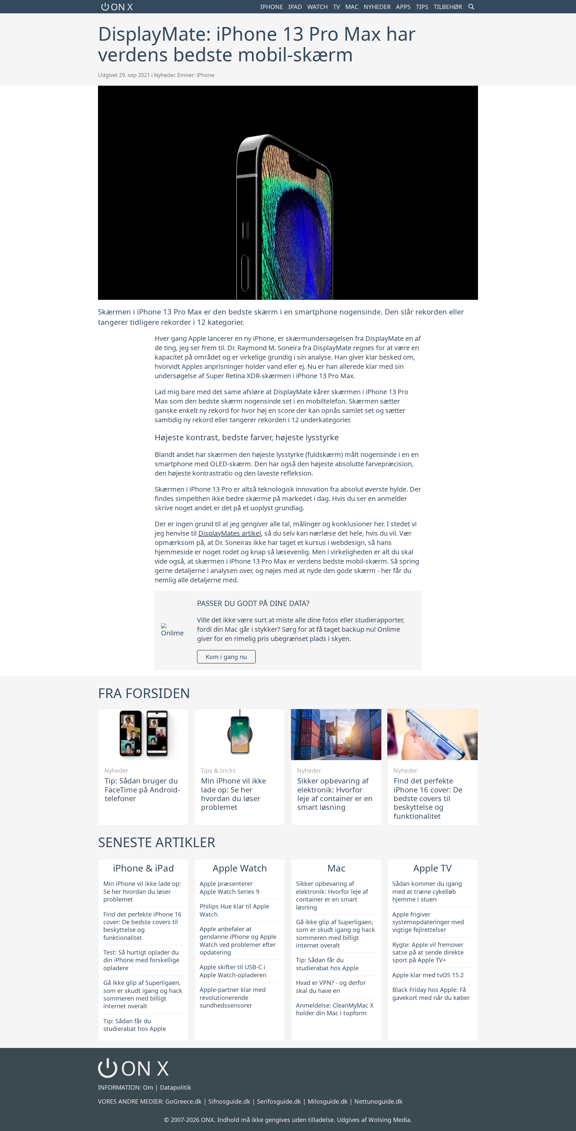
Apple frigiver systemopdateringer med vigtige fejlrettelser (428, 922)
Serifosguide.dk (279, 1101)
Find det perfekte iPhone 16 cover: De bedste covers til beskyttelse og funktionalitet (428, 798)
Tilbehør (448, 7)
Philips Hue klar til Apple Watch (234, 910)
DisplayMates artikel (229, 533)
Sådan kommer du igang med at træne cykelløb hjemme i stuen (427, 891)
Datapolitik (175, 1087)
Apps (403, 7)
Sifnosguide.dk (229, 1101)
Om (148, 1087)
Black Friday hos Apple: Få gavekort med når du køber (431, 993)
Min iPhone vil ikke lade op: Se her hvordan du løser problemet (233, 793)
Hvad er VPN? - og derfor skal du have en (331, 986)
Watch (317, 7)
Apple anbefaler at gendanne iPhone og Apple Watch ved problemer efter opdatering (238, 940)
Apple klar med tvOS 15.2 (428, 975)
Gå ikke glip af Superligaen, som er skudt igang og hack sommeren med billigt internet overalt (142, 994)
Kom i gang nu (226, 657)
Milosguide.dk (328, 1101)
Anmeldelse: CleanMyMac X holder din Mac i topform (335, 1009)
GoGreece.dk (183, 1101)
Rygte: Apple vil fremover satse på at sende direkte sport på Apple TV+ (428, 952)
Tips (422, 7)
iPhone (271, 7)
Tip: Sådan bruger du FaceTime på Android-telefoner (142, 789)
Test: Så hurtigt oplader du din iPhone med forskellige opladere (141, 960)
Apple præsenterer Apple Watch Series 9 (229, 887)
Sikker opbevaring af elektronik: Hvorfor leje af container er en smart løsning (335, 793)
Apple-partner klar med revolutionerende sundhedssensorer (233, 997)
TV (336, 7)
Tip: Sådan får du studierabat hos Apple (134, 1025)
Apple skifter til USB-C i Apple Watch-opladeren (233, 971)
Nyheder (377, 7)
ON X (122, 6)
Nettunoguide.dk (378, 1101)
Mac (351, 7)
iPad (295, 7)
